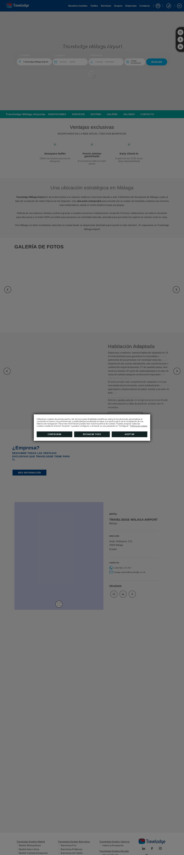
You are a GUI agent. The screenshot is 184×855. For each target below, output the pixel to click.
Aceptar (129, 434)
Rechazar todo (92, 434)
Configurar (54, 434)
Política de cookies (138, 426)
